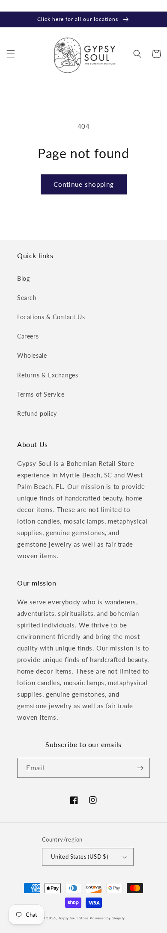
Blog (23, 278)
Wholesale (32, 355)
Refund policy (37, 413)
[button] (10, 53)
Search (27, 297)
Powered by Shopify (107, 918)
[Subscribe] (140, 768)
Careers (28, 336)
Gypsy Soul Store (74, 918)
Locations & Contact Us (51, 317)
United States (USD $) (79, 856)
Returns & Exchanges (47, 375)
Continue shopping (84, 184)
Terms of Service (41, 394)
